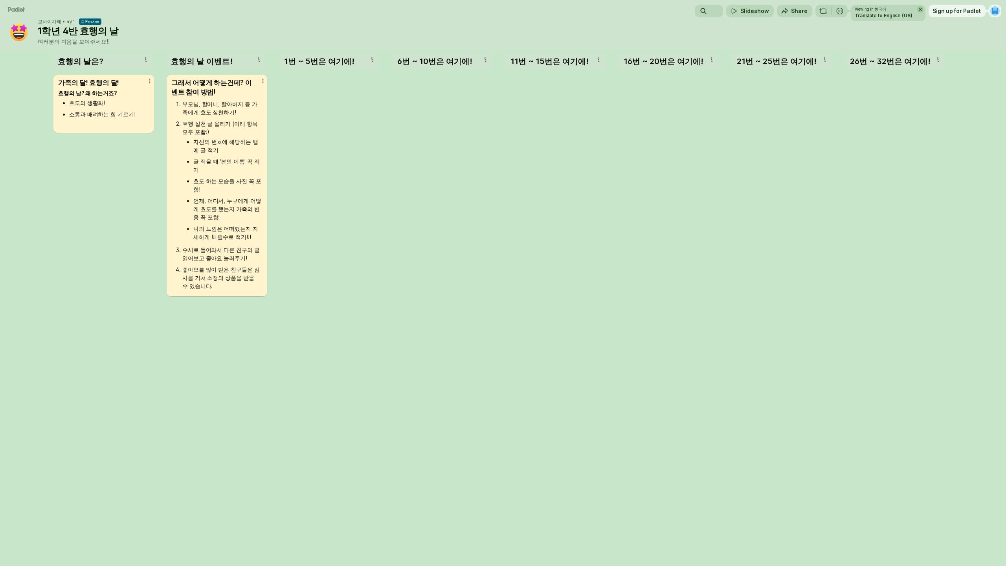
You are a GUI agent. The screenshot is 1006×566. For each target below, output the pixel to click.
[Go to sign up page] (995, 11)
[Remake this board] (823, 11)
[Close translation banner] (920, 9)
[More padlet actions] (840, 11)
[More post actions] (149, 81)
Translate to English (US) (883, 15)
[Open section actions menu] (145, 60)
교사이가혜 (49, 21)
